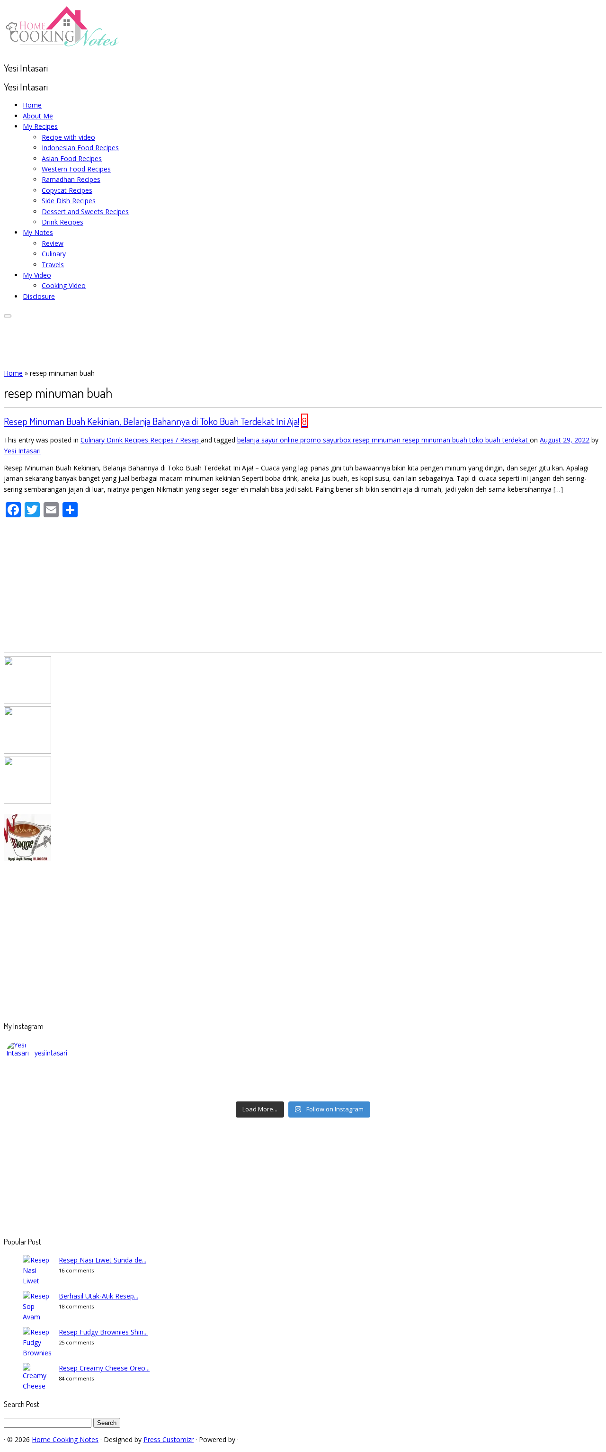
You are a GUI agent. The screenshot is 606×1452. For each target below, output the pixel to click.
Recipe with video (68, 137)
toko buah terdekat (499, 439)
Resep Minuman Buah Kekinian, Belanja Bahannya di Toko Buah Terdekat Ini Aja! (151, 421)
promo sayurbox (326, 439)
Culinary (54, 253)
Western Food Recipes (76, 168)
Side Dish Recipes (69, 200)
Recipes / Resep (175, 439)
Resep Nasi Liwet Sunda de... (102, 1259)
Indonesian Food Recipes (80, 147)
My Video (37, 275)
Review (52, 243)
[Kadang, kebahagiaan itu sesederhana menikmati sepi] (80, 1090)
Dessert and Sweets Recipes (85, 211)
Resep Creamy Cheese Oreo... (104, 1367)
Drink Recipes (62, 221)
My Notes (38, 232)
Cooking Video (64, 285)
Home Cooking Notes (65, 1439)
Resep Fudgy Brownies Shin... (103, 1331)
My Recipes (40, 126)
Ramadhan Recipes (71, 179)
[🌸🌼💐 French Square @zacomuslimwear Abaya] (229, 1078)
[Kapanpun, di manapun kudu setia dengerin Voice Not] (80, 1078)
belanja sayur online (268, 439)
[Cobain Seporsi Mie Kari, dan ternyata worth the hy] (377, 1090)
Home (32, 104)
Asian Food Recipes (72, 158)
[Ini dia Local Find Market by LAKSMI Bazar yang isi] (526, 1078)
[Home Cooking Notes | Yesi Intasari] (63, 48)
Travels (53, 264)
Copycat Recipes (67, 190)
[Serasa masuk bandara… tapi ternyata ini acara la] (526, 1090)
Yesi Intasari (22, 450)
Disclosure (39, 296)
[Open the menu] (7, 316)
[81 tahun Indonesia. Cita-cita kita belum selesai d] (377, 1078)
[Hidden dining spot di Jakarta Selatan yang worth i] (229, 1090)
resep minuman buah (435, 439)
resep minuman (377, 439)
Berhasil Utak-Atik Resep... (98, 1295)
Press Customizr (168, 1439)
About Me (38, 115)
